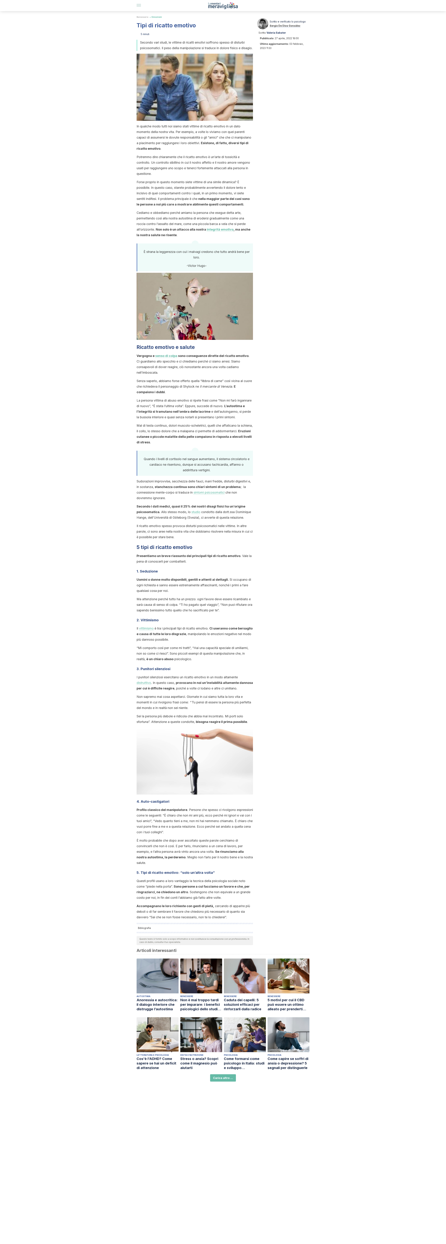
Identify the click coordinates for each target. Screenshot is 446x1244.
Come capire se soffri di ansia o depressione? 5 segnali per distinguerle (288, 1063)
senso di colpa (166, 356)
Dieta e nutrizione (191, 1055)
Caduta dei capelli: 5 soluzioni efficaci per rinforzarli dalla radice (242, 1004)
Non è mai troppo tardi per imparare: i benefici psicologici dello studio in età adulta (200, 1004)
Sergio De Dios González (285, 25)
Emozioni (157, 17)
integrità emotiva (220, 229)
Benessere (142, 17)
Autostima (143, 996)
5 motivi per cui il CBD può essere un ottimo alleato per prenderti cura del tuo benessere (287, 1004)
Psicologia (231, 1055)
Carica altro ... (223, 1078)
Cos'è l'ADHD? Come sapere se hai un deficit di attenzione (156, 1063)
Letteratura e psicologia (153, 1055)
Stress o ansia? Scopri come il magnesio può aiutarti (199, 1063)
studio (195, 512)
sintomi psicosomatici (209, 492)
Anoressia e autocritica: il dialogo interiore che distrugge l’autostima (157, 1004)
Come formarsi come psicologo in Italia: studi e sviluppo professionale (244, 1063)
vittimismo (146, 628)
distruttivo (144, 683)
